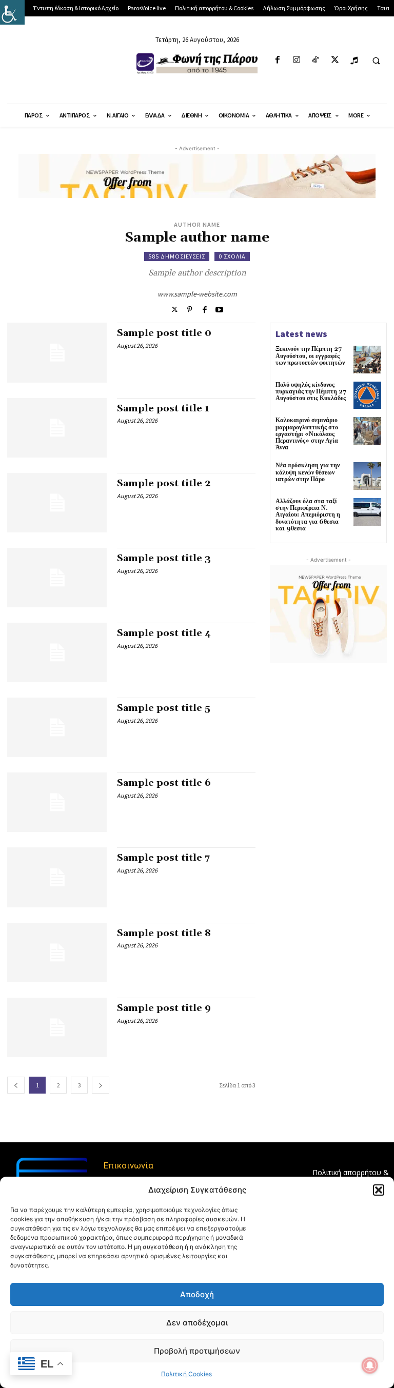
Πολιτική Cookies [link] (186, 1374)
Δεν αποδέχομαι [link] (197, 1322)
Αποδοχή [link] (197, 1294)
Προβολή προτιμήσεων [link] (197, 1351)
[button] (378, 1190)
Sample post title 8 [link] (164, 933)
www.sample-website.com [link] (197, 294)
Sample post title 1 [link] (163, 408)
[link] (12, 12)
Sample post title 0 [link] (164, 333)
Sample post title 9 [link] (164, 1008)
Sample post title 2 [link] (163, 483)
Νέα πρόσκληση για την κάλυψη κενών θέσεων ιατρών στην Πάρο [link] (307, 472)
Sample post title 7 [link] (163, 858)
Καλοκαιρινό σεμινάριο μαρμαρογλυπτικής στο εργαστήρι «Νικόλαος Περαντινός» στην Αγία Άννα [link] (306, 434)
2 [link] (58, 1085)
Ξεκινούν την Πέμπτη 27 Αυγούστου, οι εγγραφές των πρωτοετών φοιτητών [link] (310, 355)
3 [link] (79, 1085)
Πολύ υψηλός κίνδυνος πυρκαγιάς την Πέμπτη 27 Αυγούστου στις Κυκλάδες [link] (310, 391)
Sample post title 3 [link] (164, 558)
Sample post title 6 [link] (164, 783)
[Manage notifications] (370, 1365)
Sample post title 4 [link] (164, 633)
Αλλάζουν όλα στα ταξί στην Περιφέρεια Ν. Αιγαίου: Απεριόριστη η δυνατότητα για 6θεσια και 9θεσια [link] (307, 515)
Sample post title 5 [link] (163, 708)
